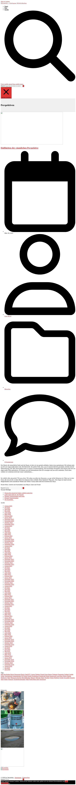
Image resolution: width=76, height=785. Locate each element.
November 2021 (9, 601)
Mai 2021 (7, 611)
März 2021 (7, 614)
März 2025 (7, 534)
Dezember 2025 (9, 519)
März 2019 (7, 654)
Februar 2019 (8, 656)
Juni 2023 (7, 569)
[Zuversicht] (4, 769)
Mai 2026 (7, 511)
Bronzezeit (17, 674)
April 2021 (7, 613)
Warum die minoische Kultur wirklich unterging (18, 493)
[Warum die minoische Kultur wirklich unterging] (12, 709)
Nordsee (47, 678)
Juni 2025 (7, 529)
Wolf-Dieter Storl (34, 679)
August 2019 (8, 646)
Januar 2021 (8, 618)
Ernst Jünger (48, 674)
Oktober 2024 (8, 542)
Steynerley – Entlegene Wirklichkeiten (14, 3)
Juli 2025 (7, 527)
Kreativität (42, 676)
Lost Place (60, 676)
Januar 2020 (8, 638)
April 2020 (7, 633)
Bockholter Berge (9, 674)
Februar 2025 (8, 536)
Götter (2, 676)
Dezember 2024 (9, 539)
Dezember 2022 (9, 579)
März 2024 (7, 554)
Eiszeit (42, 674)
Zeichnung (43, 679)
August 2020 (8, 626)
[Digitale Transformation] (12, 766)
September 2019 (9, 644)
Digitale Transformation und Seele (14, 496)
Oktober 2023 (8, 562)
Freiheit (66, 674)
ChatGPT (27, 674)
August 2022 (8, 586)
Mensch (33, 678)
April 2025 (7, 532)
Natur (42, 678)
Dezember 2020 (9, 619)
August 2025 (8, 526)
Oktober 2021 (8, 603)
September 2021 (9, 604)
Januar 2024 (8, 557)
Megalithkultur (26, 678)
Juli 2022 (7, 588)
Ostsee (52, 678)
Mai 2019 (7, 651)
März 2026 (7, 514)
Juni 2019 (7, 649)
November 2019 (9, 641)
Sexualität (67, 678)
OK (66, 781)
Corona (33, 674)
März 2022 (7, 594)
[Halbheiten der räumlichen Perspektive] (32, 144)
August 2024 (8, 546)
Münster (38, 678)
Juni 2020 (7, 629)
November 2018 (9, 661)
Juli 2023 (7, 567)
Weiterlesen (4, 783)
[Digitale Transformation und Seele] (12, 747)
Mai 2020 (7, 631)
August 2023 (8, 566)
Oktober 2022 (8, 583)
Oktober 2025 (8, 522)
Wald (27, 679)
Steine (6, 679)
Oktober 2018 (8, 663)
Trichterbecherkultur (19, 679)
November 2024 (9, 541)
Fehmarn (54, 674)
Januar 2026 (8, 517)
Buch (22, 674)
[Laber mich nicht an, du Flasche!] (12, 728)
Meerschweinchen (16, 678)
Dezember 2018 (9, 659)
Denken (37, 674)
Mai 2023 (7, 571)
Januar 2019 (8, 658)
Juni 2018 (7, 669)
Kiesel (25, 676)
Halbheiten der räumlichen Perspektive (19, 148)
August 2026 (8, 506)
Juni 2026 (7, 509)
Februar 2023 (8, 576)
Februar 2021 (8, 616)
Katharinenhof (17, 676)
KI (22, 676)
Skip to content (5, 1)
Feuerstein (61, 674)
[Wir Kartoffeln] (4, 767)
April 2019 (7, 653)
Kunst (47, 676)
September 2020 (9, 624)
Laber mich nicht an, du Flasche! (14, 494)
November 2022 (9, 581)
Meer (8, 678)
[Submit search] (23, 86)
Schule (61, 678)
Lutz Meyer (7, 316)
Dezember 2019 (9, 639)
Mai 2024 (7, 551)
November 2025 (9, 521)
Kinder (30, 676)
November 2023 (9, 561)
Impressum (18, 777)
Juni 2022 (7, 589)
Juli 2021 (7, 608)
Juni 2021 (7, 609)
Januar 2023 (8, 577)
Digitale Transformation (11, 498)
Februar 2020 (8, 636)
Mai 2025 (7, 531)
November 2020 (9, 621)
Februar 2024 (8, 556)
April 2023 (7, 572)
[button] (12, 84)
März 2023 (7, 574)
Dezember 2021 (9, 599)
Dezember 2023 (9, 559)
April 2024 (7, 552)
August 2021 (8, 606)
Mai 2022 (7, 591)
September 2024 (9, 544)
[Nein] (9, 783)
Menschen (7, 389)
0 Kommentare (8, 462)
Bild (2, 674)
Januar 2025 (8, 537)
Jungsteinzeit (8, 676)
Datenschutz (26, 777)
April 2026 (7, 512)
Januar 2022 (8, 598)
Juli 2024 (7, 547)
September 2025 (9, 524)
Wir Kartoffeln (9, 499)
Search (3, 86)
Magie (65, 676)
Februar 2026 (8, 516)
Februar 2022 (8, 596)
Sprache (72, 678)
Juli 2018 (7, 668)
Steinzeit (10, 679)
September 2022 (9, 584)
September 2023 (9, 564)
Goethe (71, 674)
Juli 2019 (7, 648)
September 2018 (9, 664)
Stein (2, 679)
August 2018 (8, 666)
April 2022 (7, 593)
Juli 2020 (7, 628)
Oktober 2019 (8, 643)
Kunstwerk (53, 676)
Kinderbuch (35, 676)
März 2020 (7, 634)
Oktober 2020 (8, 623)
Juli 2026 (7, 507)
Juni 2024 (7, 549)
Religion (56, 678)
